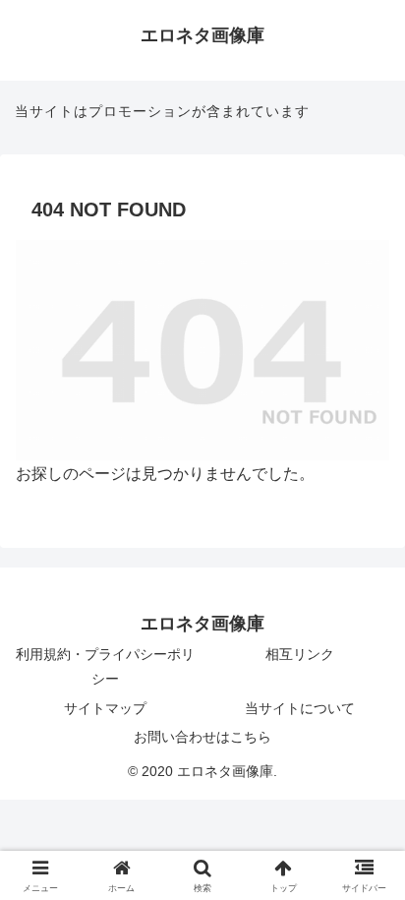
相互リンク (299, 654)
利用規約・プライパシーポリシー (105, 666)
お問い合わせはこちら (202, 737)
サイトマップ (105, 708)
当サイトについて (300, 708)
